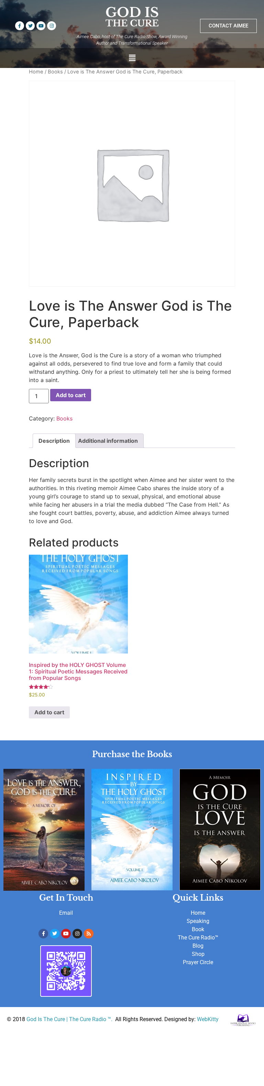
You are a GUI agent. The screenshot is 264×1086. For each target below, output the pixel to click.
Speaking (198, 921)
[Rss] (89, 933)
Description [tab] (54, 440)
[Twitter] (30, 25)
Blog (198, 946)
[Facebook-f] (19, 25)
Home (36, 72)
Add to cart (71, 395)
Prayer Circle (198, 962)
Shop (198, 954)
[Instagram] (51, 25)
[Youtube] (40, 25)
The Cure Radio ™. (91, 1019)
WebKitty (208, 1019)
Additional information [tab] (108, 440)
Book (198, 929)
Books (55, 72)
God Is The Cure (45, 1019)
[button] (132, 57)
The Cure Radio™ (198, 937)
